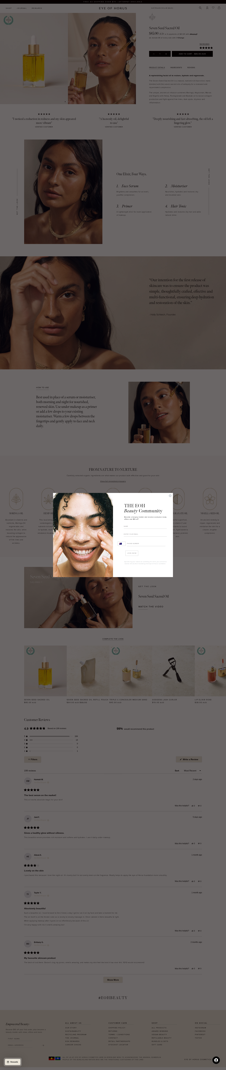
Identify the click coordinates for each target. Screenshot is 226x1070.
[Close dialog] (170, 495)
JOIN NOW (132, 553)
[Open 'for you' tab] (216, 1060)
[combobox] (122, 544)
